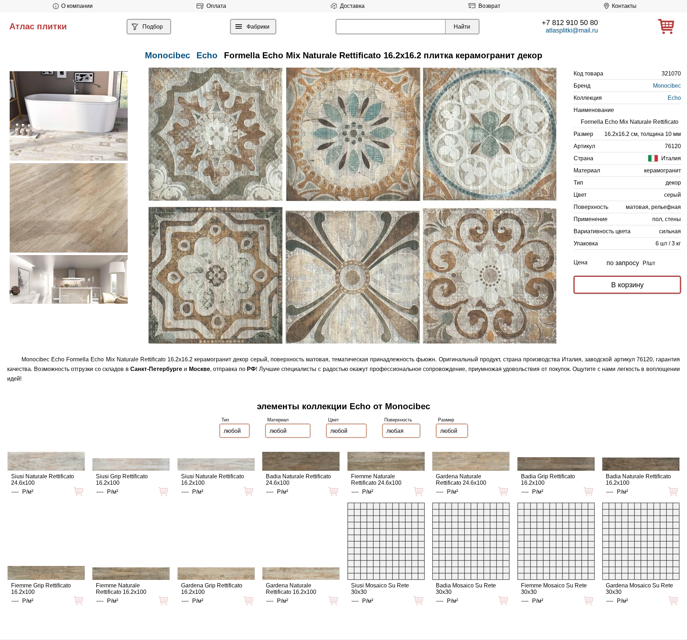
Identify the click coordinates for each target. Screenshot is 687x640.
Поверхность (398, 419)
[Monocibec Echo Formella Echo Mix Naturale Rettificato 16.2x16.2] (352, 206)
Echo (207, 55)
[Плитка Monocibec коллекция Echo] (69, 116)
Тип (225, 419)
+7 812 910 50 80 (570, 22)
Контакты (624, 6)
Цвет (333, 419)
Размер (446, 419)
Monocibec (667, 86)
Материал (278, 419)
